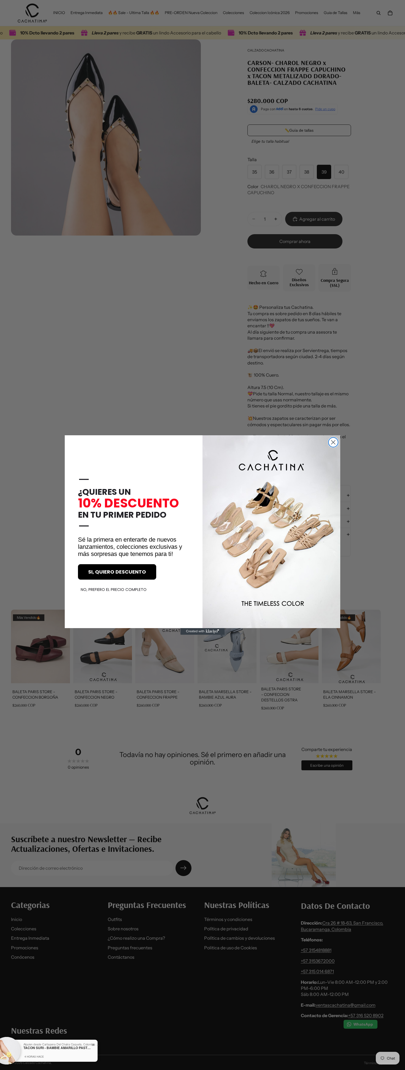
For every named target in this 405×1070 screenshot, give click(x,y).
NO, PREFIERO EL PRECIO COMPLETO (114, 589)
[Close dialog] (333, 442)
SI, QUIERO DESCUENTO (117, 571)
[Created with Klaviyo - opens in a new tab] (202, 631)
